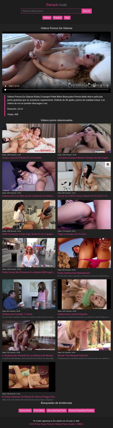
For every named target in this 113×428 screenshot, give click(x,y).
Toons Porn (25, 410)
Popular (57, 17)
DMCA (80, 424)
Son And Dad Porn (56, 410)
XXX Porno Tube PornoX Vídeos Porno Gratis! (52, 424)
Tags (67, 17)
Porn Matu (39, 410)
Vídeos (47, 17)
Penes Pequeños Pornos (81, 410)
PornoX (56, 5)
